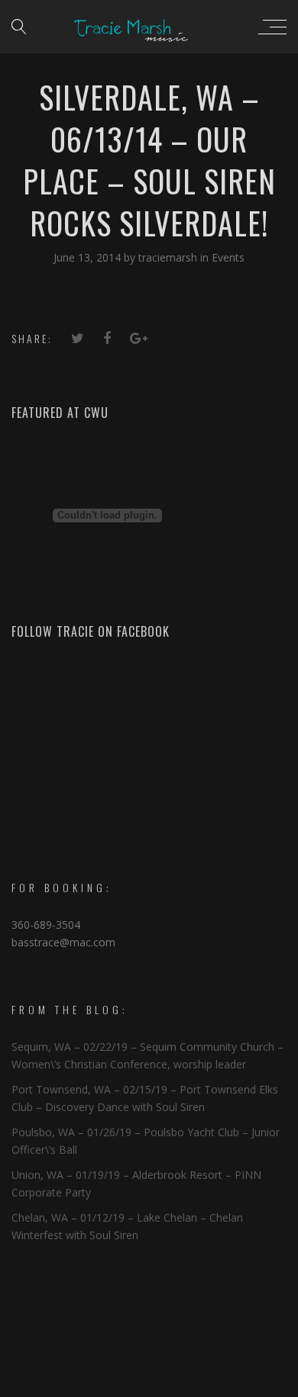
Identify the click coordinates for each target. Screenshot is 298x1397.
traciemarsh (169, 257)
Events (228, 257)
